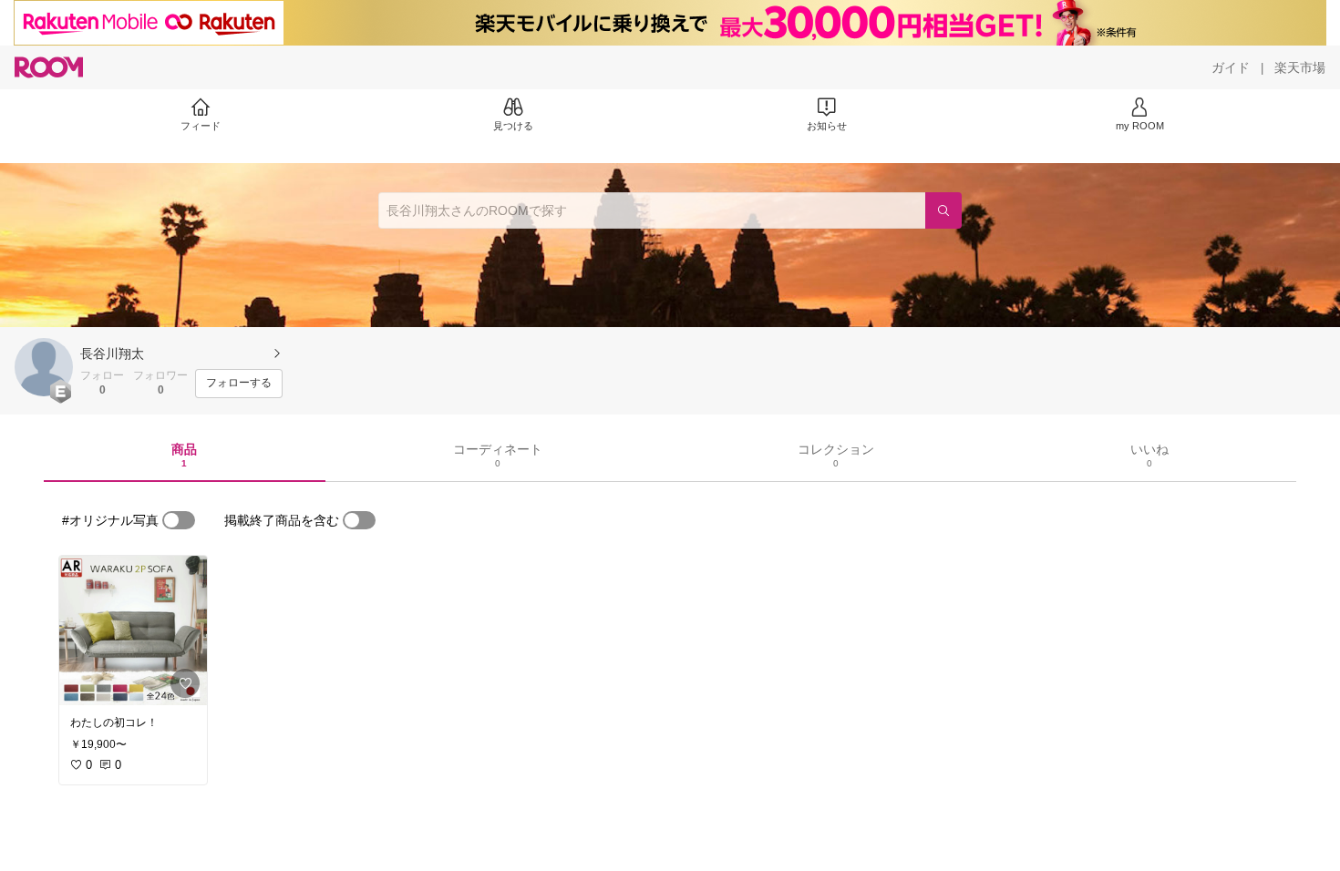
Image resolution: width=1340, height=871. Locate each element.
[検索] (943, 210)
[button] (44, 367)
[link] (133, 630)
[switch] (178, 520)
